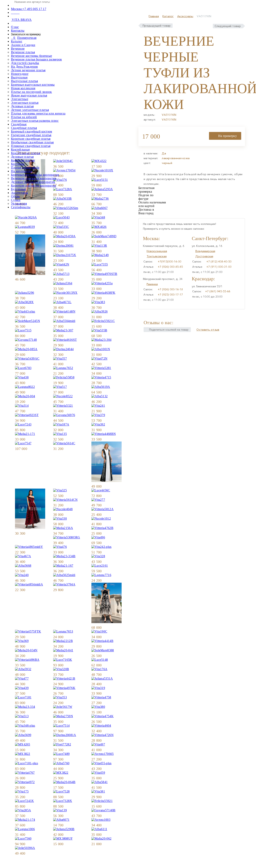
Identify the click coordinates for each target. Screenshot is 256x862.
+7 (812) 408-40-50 (218, 261)
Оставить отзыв (207, 329)
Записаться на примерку (26, 34)
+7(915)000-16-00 (169, 261)
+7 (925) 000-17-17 (170, 294)
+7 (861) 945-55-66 (217, 291)
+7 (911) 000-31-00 (218, 267)
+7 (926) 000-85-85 (170, 267)
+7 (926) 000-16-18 (170, 289)
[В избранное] (82, 213)
